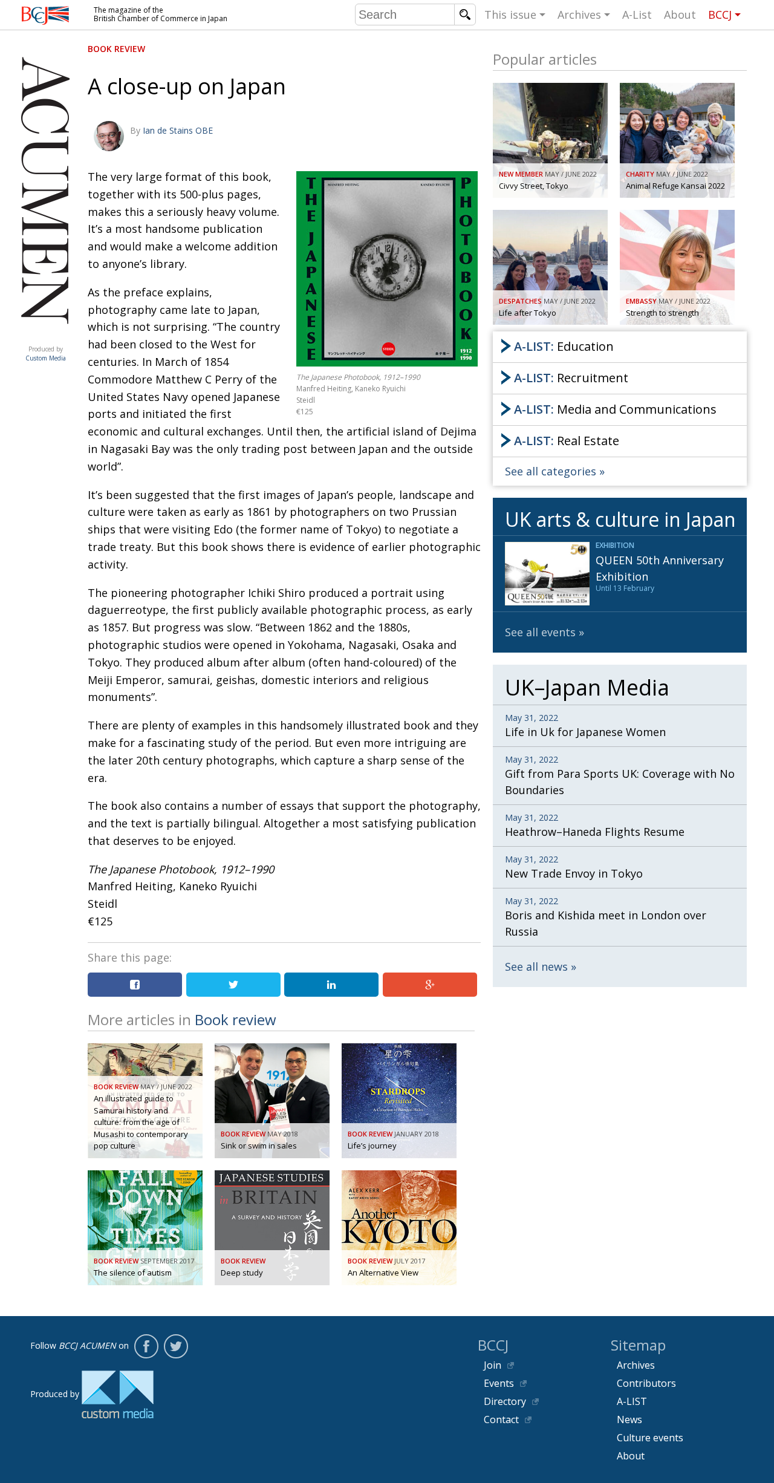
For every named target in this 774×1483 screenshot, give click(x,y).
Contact (501, 1419)
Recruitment (571, 378)
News (629, 1419)
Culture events (650, 1437)
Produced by (45, 353)
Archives (579, 14)
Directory (505, 1401)
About (680, 14)
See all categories (550, 471)
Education (564, 346)
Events (499, 1383)
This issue (510, 14)
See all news (536, 966)
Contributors (646, 1383)
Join (492, 1365)
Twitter (176, 1346)
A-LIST (632, 1401)
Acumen (45, 337)
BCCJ (720, 14)
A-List (637, 14)
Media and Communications (615, 409)
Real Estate (566, 440)
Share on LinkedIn (331, 985)
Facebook (146, 1346)
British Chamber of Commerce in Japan (45, 15)
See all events (540, 632)
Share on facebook (135, 985)
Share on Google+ (430, 985)
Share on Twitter (233, 985)
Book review (116, 48)
